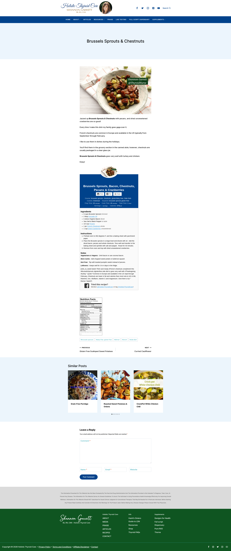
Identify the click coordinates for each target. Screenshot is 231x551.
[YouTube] (158, 8)
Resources (133, 525)
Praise (110, 19)
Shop (130, 529)
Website (133, 470)
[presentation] (82, 385)
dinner (117, 340)
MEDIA (105, 522)
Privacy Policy (45, 547)
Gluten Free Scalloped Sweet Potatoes (96, 349)
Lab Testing (121, 19)
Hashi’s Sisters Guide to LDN (134, 520)
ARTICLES (87, 19)
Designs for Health (162, 518)
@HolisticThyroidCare (105, 287)
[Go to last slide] (70, 391)
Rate (118, 194)
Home (68, 19)
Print (101, 194)
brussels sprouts (87, 340)
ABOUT (106, 518)
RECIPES (106, 533)
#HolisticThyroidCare (125, 287)
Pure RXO (159, 529)
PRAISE (106, 525)
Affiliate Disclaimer (81, 547)
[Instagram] (148, 8)
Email (108, 470)
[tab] (111, 414)
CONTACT (107, 536)
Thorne (158, 532)
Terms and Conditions (61, 547)
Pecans (92, 224)
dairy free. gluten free (104, 340)
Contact (94, 547)
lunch (124, 340)
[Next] (160, 391)
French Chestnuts (93, 226)
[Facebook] (137, 8)
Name (84, 470)
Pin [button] (109, 194)
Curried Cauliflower (142, 349)
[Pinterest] (153, 8)
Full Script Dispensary (139, 19)
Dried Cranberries (94, 229)
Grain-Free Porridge (79, 404)
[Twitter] (142, 8)
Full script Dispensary (159, 523)
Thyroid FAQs (134, 532)
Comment (85, 441)
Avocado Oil (92, 216)
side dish (133, 340)
